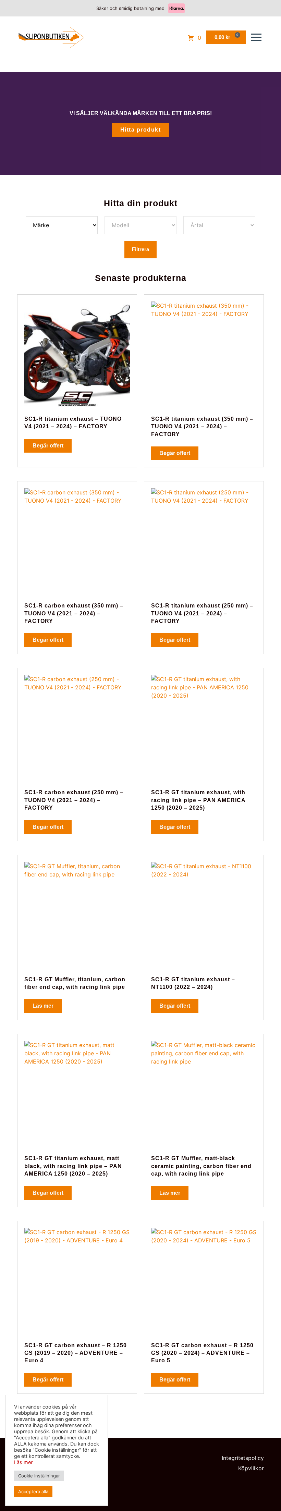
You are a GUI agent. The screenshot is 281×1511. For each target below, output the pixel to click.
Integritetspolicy (243, 1457)
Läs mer (43, 1006)
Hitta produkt (140, 130)
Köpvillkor (251, 1468)
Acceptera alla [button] (33, 1491)
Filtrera (140, 249)
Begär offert (48, 446)
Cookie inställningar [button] (39, 1475)
